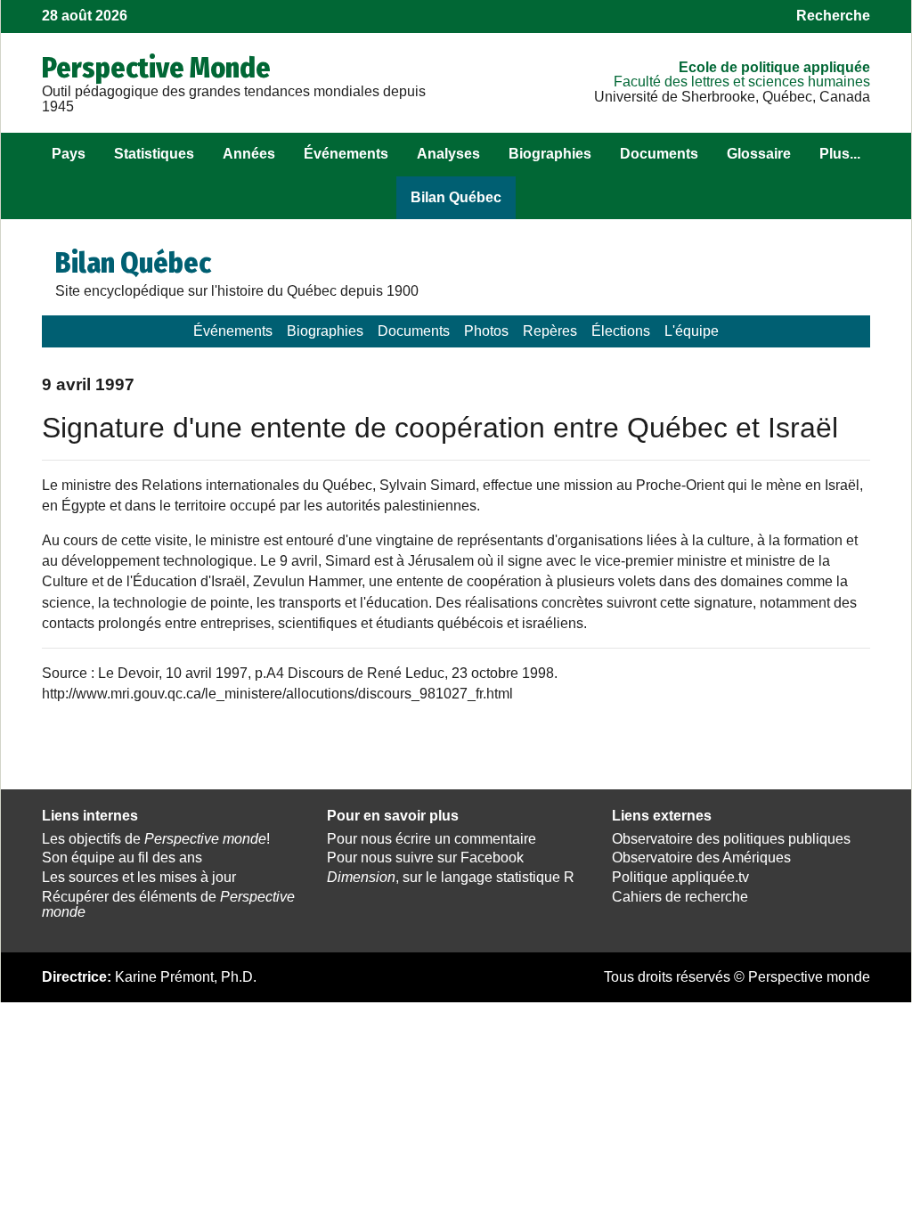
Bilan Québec (456, 197)
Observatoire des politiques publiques (731, 838)
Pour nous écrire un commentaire (431, 838)
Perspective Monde (156, 68)
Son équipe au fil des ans (122, 857)
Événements (346, 153)
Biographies (550, 153)
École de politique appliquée (774, 67)
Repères (550, 331)
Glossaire (759, 153)
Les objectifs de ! (156, 838)
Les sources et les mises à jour (139, 877)
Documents (659, 153)
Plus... (839, 153)
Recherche (833, 15)
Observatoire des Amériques (701, 857)
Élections (620, 331)
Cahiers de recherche (680, 896)
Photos (486, 331)
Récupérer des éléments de (168, 904)
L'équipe (691, 331)
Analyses (448, 153)
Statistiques (154, 153)
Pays (69, 153)
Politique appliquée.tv (680, 877)
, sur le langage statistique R (450, 877)
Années (249, 153)
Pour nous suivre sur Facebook (425, 857)
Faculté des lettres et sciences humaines (742, 81)
